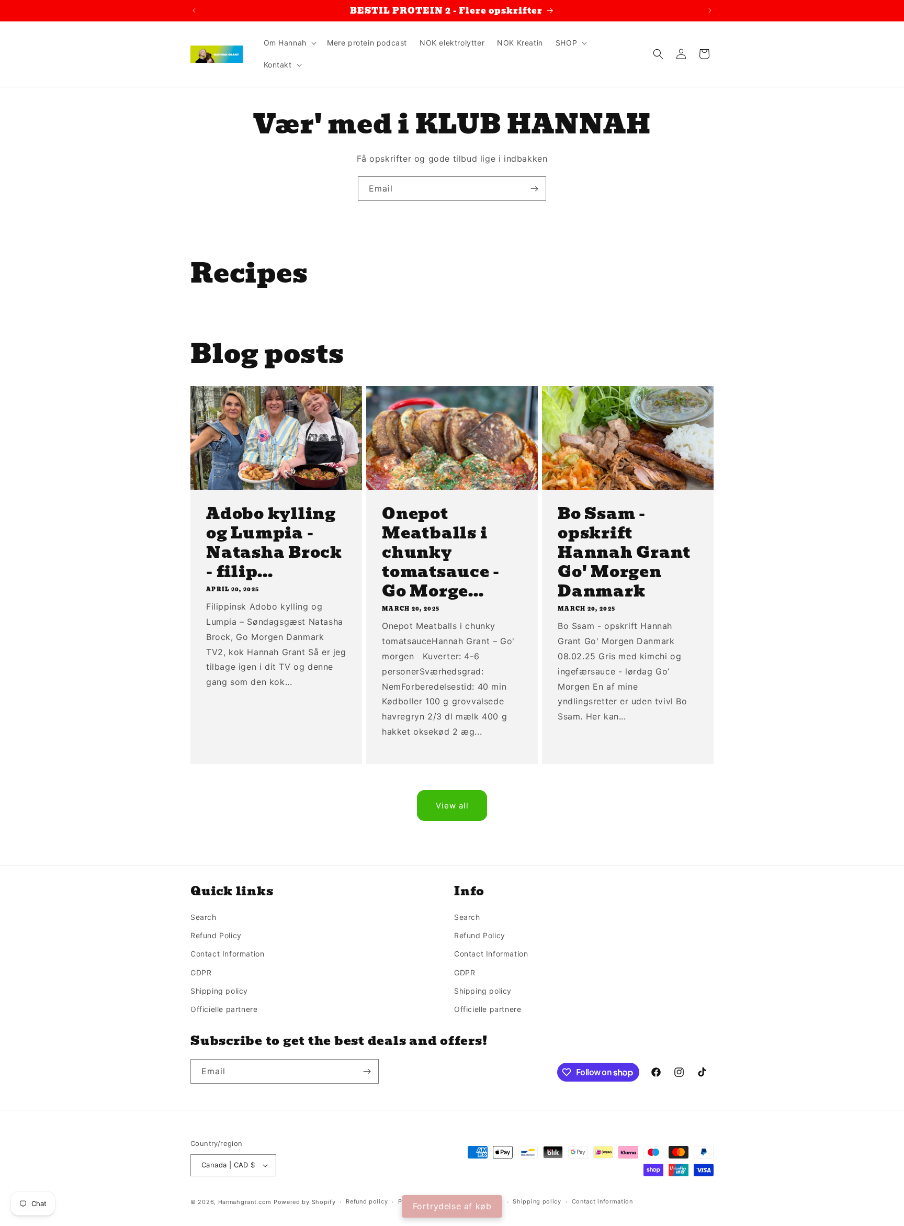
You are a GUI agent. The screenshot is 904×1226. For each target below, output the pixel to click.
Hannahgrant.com (245, 1202)
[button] (289, 43)
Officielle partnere (223, 1009)
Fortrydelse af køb (452, 1206)
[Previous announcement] (194, 10)
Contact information (602, 1201)
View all (452, 806)
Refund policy (367, 1201)
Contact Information (227, 953)
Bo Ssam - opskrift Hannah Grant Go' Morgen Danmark (624, 552)
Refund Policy (216, 935)
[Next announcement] (709, 10)
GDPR (200, 972)
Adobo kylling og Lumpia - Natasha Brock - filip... (274, 543)
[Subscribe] (534, 188)
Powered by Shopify (305, 1202)
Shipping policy (219, 990)
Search (203, 917)
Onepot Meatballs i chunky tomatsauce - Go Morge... (441, 552)
